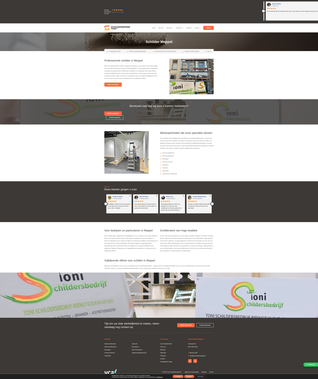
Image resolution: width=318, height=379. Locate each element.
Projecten (163, 355)
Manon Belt (142, 196)
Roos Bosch (116, 196)
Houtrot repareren (110, 352)
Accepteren (178, 376)
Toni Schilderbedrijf (166, 344)
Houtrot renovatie (167, 162)
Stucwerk (165, 168)
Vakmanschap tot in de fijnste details (184, 51)
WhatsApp (311, 364)
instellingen (159, 377)
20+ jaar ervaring (114, 51)
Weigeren (189, 376)
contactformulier (189, 266)
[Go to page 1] (157, 214)
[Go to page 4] (161, 214)
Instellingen (200, 376)
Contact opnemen (114, 117)
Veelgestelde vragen (166, 361)
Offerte (208, 28)
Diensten (163, 349)
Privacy (211, 372)
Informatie (163, 352)
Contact (162, 358)
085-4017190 (192, 353)
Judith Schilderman (199, 196)
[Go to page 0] (156, 214)
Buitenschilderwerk (168, 156)
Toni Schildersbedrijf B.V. (174, 372)
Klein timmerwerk (137, 349)
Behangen (165, 159)
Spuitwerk (165, 165)
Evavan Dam (170, 196)
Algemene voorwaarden (192, 372)
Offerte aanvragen (113, 84)
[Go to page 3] (160, 214)
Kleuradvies (135, 346)
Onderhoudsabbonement (139, 352)
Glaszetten (165, 171)
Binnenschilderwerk (168, 153)
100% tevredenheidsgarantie (156, 51)
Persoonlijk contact (133, 51)
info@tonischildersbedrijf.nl (131, 268)
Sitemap (204, 372)
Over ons (163, 346)
